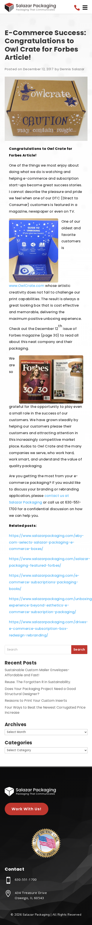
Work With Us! (27, 809)
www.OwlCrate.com (27, 285)
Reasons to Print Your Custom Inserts (36, 700)
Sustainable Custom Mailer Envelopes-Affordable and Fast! (37, 672)
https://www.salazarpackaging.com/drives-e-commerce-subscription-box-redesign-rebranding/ (48, 629)
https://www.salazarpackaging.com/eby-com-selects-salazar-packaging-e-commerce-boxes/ (46, 542)
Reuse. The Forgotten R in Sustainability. (38, 681)
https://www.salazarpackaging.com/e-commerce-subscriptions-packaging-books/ (44, 582)
